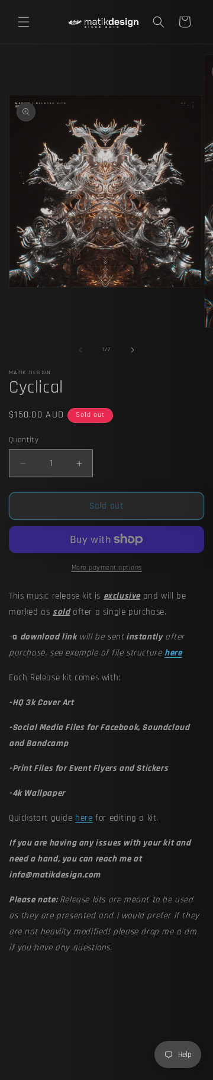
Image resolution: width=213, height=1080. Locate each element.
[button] (24, 22)
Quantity (23, 440)
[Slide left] (80, 350)
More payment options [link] (107, 567)
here (83, 818)
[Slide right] (133, 350)
